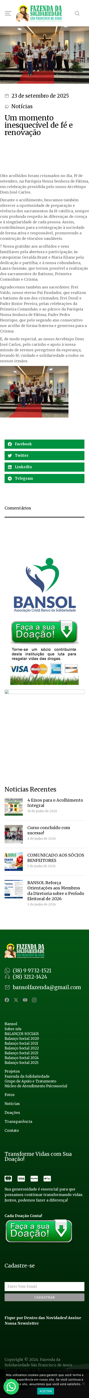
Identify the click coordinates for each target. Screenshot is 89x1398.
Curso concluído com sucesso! (48, 830)
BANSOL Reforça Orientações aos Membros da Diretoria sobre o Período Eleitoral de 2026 (55, 890)
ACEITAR (45, 1391)
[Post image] (14, 806)
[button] (44, 444)
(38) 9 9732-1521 (32, 970)
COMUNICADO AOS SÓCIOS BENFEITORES (55, 858)
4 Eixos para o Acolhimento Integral (55, 802)
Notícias (22, 106)
